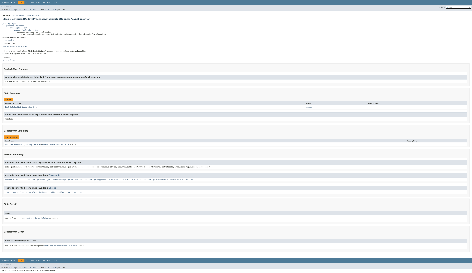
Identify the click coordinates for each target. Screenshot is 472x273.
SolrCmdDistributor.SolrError (24, 107)
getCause (41, 179)
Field (18, 10)
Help (55, 3)
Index (49, 3)
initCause (113, 179)
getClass (33, 192)
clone (7, 192)
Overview (5, 3)
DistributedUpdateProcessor (14, 46)
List (7, 107)
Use (27, 3)
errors (309, 107)
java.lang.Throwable (15, 26)
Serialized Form (9, 60)
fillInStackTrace (27, 179)
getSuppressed (100, 179)
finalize (23, 192)
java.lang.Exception (18, 28)
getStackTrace (86, 179)
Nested (12, 10)
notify (52, 192)
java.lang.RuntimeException (26, 30)
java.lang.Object (9, 24)
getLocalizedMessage (56, 179)
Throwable (54, 175)
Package (13, 3)
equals (15, 192)
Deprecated (40, 3)
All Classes (6, 7)
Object (52, 188)
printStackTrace (127, 179)
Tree (32, 3)
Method (33, 10)
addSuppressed (11, 179)
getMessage (73, 179)
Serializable (8, 40)
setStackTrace (176, 179)
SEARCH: (442, 7)
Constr (25, 10)
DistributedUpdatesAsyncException (20, 145)
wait (70, 192)
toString (189, 179)
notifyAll (61, 192)
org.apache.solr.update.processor (25, 15)
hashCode (43, 192)
